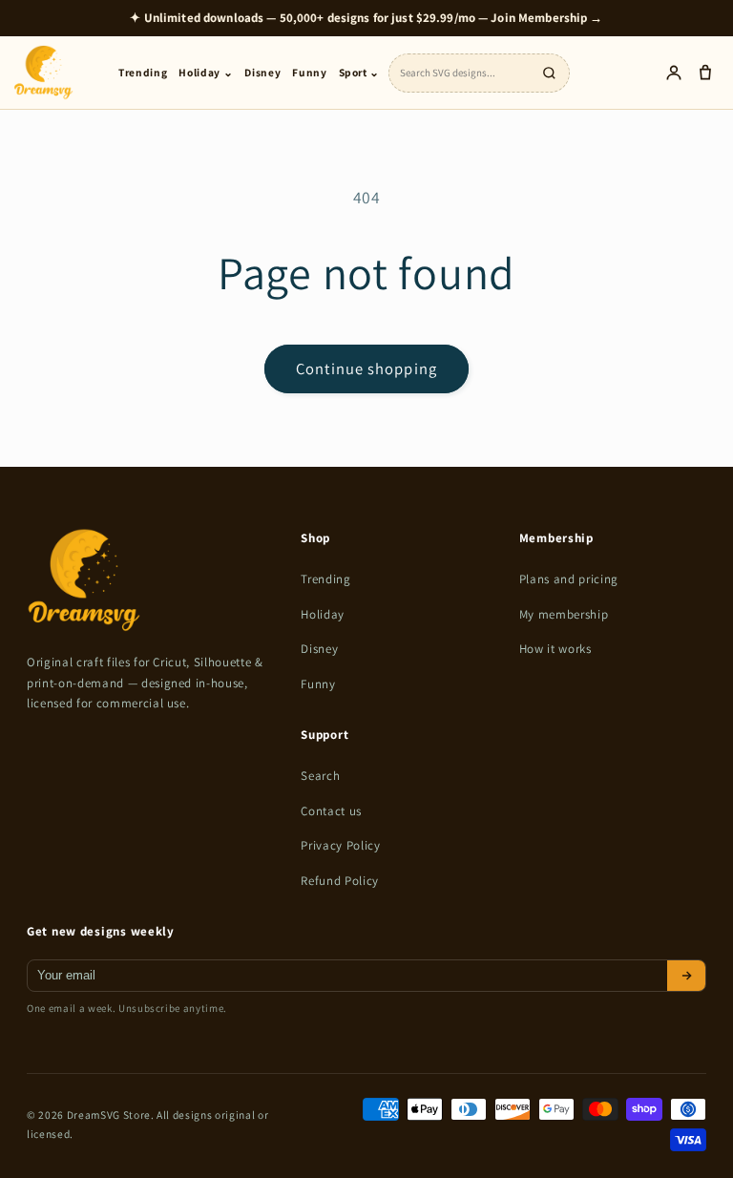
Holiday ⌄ (205, 72)
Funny (309, 72)
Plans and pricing (568, 579)
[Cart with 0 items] (705, 73)
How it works (555, 649)
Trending (142, 72)
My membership (564, 614)
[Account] (673, 73)
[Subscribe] (686, 975)
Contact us (331, 811)
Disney (262, 72)
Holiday (323, 614)
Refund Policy (340, 881)
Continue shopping (366, 368)
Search (320, 776)
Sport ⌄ (360, 72)
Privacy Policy (340, 845)
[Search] (549, 72)
